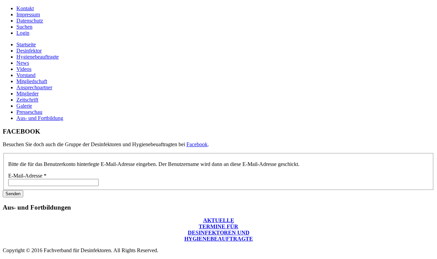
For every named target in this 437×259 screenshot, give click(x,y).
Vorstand (26, 75)
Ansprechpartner (34, 87)
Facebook (197, 144)
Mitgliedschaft (31, 81)
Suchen (24, 27)
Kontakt (25, 8)
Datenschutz (29, 21)
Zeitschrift (27, 100)
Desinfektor (29, 51)
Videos (23, 69)
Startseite (26, 44)
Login (22, 33)
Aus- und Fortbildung (39, 118)
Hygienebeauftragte (37, 57)
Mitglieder (27, 93)
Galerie (24, 106)
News (22, 63)
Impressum (28, 14)
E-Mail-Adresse (27, 176)
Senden (12, 193)
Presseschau (29, 112)
